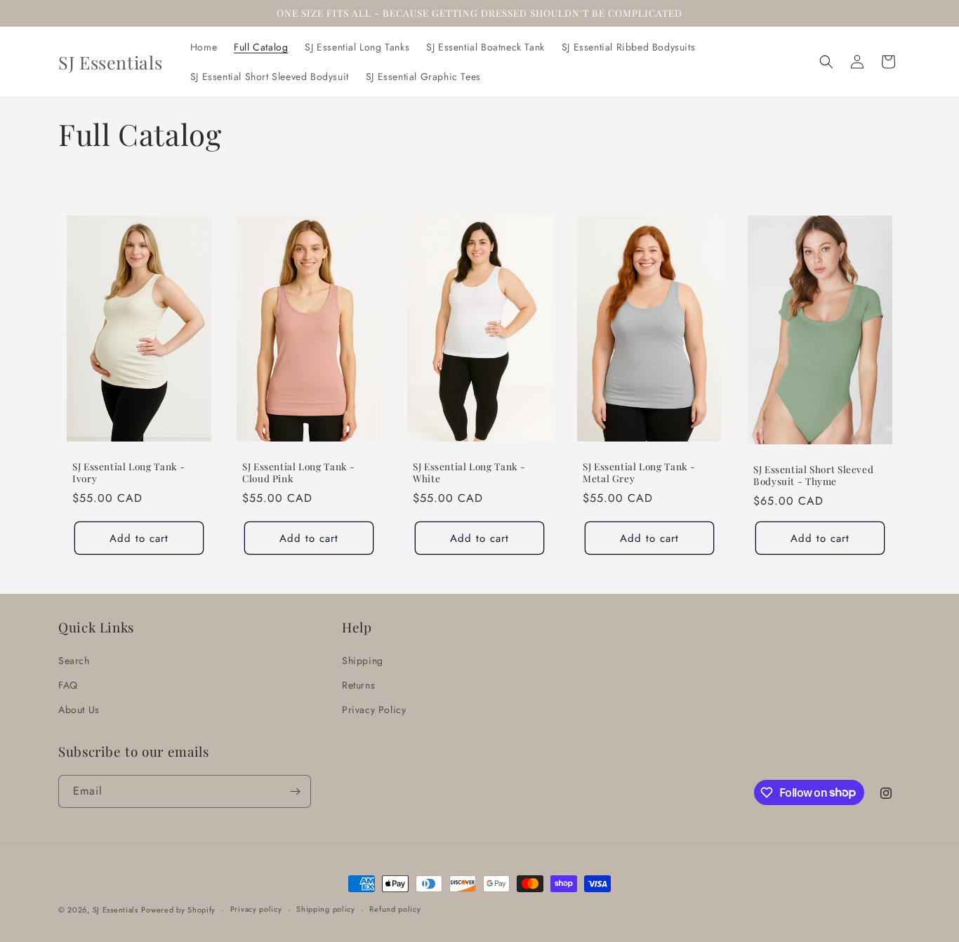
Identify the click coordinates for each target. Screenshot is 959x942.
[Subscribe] (294, 791)
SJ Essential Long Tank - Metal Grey (639, 472)
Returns (358, 685)
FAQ (68, 685)
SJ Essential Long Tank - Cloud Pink (298, 472)
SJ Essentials (115, 909)
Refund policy (395, 909)
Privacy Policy (374, 710)
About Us (79, 710)
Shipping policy (325, 909)
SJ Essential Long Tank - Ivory (128, 472)
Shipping (362, 661)
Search (74, 661)
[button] (826, 61)
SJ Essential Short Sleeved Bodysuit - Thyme (813, 475)
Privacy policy (256, 909)
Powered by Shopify (178, 909)
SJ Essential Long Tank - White (469, 472)
